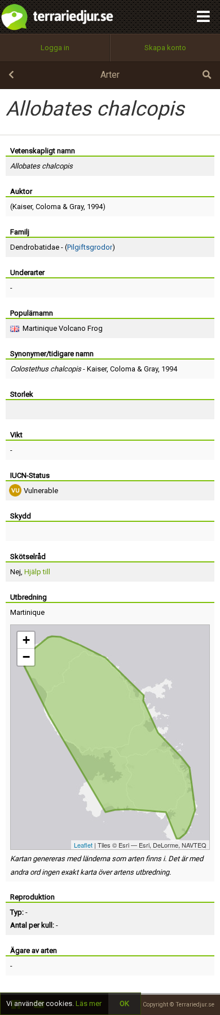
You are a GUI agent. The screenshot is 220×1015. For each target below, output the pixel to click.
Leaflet (83, 844)
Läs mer (89, 1003)
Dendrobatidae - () (62, 247)
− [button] (26, 657)
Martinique (27, 612)
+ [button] (26, 640)
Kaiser (22, 206)
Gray (76, 206)
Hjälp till (37, 572)
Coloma (48, 206)
